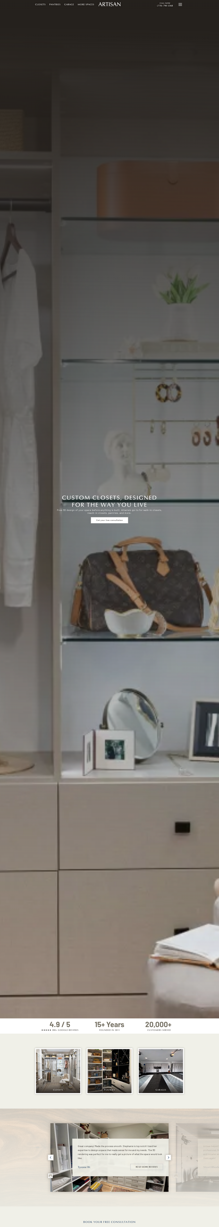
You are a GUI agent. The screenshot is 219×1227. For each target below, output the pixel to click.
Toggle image (50, 1176)
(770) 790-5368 (165, 4)
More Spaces (86, 4)
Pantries (55, 4)
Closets (40, 4)
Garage (69, 4)
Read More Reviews (147, 1167)
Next (168, 1157)
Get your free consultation (109, 520)
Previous (51, 1157)
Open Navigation (180, 4)
